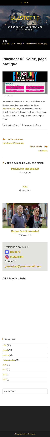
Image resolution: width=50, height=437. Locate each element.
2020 (4, 364)
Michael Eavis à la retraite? (25, 231)
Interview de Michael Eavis (25, 169)
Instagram (16, 256)
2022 (4, 369)
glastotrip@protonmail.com (23, 266)
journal (5, 350)
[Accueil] (3, 44)
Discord (14, 251)
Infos (4, 345)
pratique (28, 125)
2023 (4, 374)
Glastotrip (25, 17)
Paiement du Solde (10, 109)
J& (39, 125)
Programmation (8, 360)
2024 (4, 379)
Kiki (25, 187)
